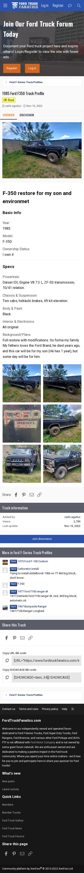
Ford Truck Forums (13, 836)
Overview (8, 115)
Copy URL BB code (14, 653)
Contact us (8, 709)
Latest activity (10, 789)
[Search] (78, 5)
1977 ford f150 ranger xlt (29, 591)
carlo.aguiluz (13, 105)
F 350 (17, 583)
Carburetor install (25, 568)
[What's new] (70, 5)
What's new (11, 773)
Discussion (27, 115)
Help (64, 709)
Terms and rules (28, 709)
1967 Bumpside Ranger (29, 606)
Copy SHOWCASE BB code (19, 669)
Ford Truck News (12, 828)
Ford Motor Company (43, 742)
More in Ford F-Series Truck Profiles (27, 552)
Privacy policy (50, 709)
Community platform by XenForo (37, 868)
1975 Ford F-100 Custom (29, 561)
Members (7, 804)
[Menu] (5, 5)
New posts (8, 781)
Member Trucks (11, 812)
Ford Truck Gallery (12, 820)
